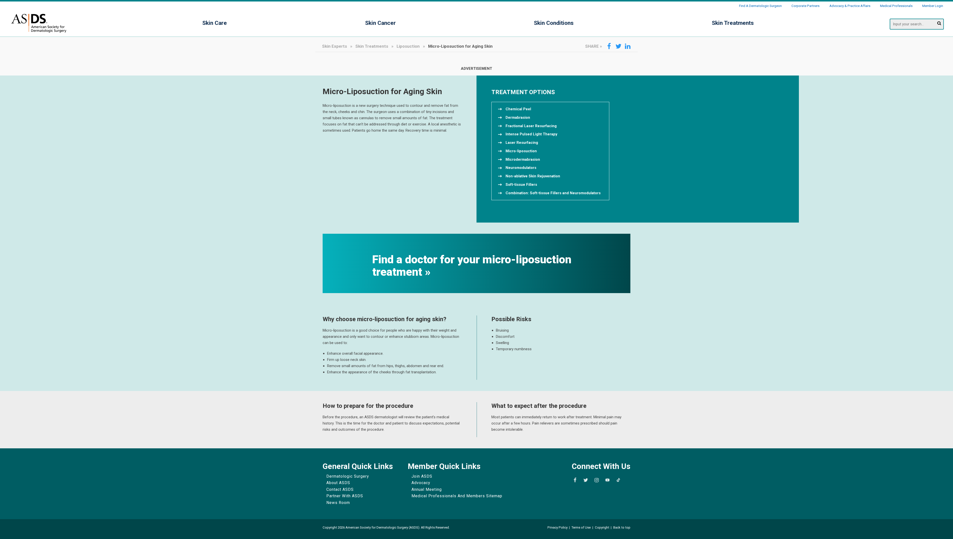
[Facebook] (575, 480)
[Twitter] (586, 480)
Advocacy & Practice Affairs (849, 6)
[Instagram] (597, 480)
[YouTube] (608, 480)
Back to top (621, 527)
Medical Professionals (896, 6)
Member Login (932, 6)
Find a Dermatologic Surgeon (760, 6)
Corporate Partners (805, 6)
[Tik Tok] (618, 480)
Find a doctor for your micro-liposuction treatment (471, 265)
